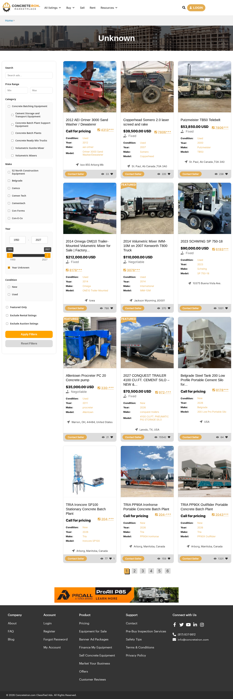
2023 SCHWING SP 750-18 (202, 241)
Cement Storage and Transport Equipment (27, 115)
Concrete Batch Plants (28, 133)
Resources (107, 7)
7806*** (164, 132)
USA (206, 421)
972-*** (165, 392)
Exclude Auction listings (24, 323)
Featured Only (18, 307)
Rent (93, 7)
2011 (85, 403)
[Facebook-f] (175, 624)
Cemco (16, 188)
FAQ (11, 631)
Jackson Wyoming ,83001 (149, 300)
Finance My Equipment (95, 647)
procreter (88, 407)
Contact (131, 623)
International (147, 286)
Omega (87, 286)
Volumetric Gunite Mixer (29, 148)
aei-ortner (88, 147)
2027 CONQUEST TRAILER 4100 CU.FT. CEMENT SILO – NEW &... (146, 380)
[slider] (10, 255)
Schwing (202, 268)
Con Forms (18, 210)
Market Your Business (94, 663)
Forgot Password (55, 639)
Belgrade (17, 180)
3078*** (133, 270)
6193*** (222, 249)
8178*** (75, 270)
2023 (200, 264)
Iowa (92, 300)
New (14, 286)
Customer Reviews (92, 679)
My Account (52, 647)
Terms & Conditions (140, 647)
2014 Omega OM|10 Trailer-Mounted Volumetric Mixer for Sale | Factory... (88, 246)
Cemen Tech (19, 195)
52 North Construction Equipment (25, 172)
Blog (11, 639)
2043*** (222, 514)
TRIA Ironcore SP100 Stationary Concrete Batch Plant (86, 509)
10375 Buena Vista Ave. (207, 283)
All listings (50, 7)
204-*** (107, 519)
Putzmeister (204, 147)
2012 (85, 142)
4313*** (107, 130)
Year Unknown (20, 267)
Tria (85, 536)
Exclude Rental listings (23, 315)
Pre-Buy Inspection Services (146, 631)
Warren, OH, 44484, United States (92, 422)
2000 (200, 142)
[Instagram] (202, 624)
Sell (82, 7)
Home (9, 20)
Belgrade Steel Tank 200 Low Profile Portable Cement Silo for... (203, 380)
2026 (143, 407)
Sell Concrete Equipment (97, 655)
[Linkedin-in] (195, 624)
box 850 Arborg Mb (92, 164)
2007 (143, 147)
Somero (144, 151)
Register (49, 631)
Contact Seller (76, 173)
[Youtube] (188, 624)
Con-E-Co (17, 218)
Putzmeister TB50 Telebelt (200, 120)
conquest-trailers (149, 411)
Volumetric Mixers (26, 155)
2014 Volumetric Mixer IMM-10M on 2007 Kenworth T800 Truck (145, 246)
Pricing (84, 623)
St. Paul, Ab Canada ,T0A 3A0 (149, 166)
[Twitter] (181, 624)
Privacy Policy (136, 655)
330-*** (107, 388)
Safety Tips (134, 639)
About (12, 623)
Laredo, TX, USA (149, 429)
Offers (83, 671)
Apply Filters (29, 334)
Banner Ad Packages (93, 639)
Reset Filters (29, 343)
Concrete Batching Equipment (29, 106)
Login (47, 623)
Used (15, 294)
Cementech (18, 203)
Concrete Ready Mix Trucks (31, 140)
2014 (85, 281)
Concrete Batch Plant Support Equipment (32, 124)
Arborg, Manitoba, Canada (92, 550)
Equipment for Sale (93, 631)
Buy (68, 7)
